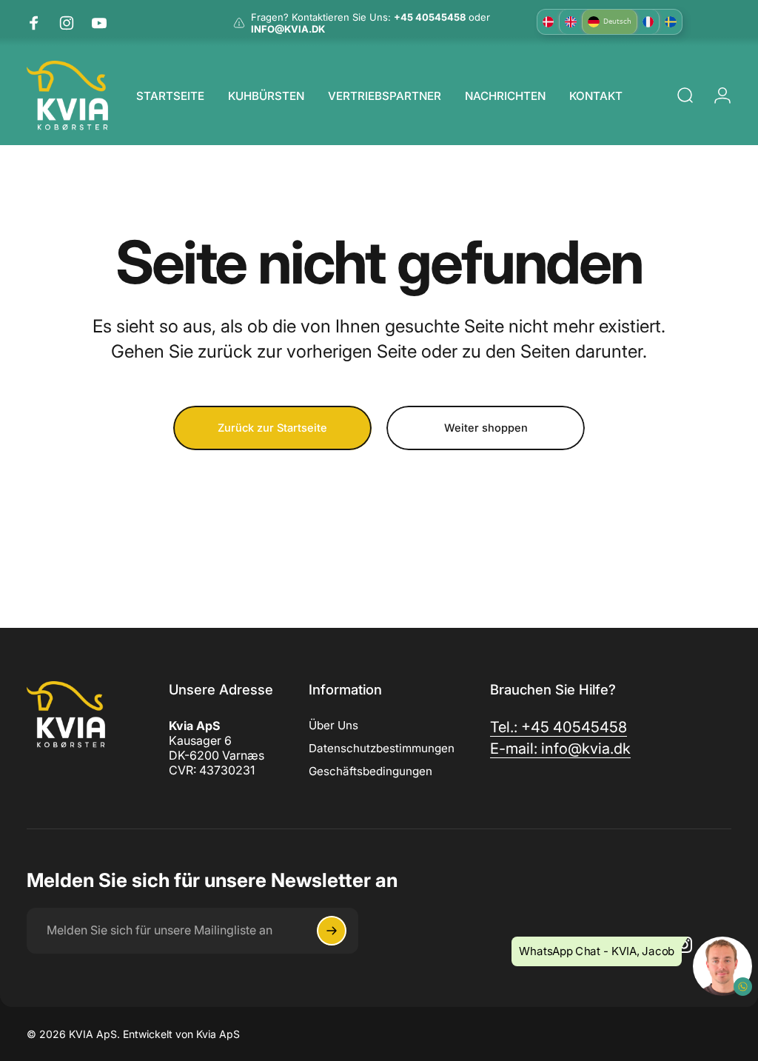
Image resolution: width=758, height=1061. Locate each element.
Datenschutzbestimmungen (382, 748)
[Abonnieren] (331, 930)
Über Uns (333, 725)
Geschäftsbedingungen (370, 771)
